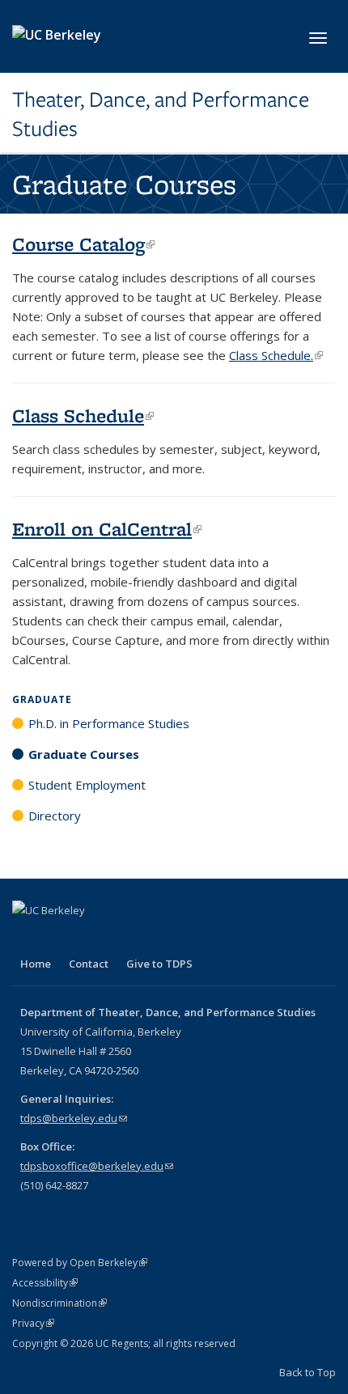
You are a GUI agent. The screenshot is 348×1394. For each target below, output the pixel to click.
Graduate (42, 699)
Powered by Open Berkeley (79, 1262)
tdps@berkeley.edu (73, 1118)
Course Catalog (83, 243)
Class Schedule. (276, 355)
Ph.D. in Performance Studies (108, 723)
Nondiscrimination (59, 1303)
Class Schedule (83, 415)
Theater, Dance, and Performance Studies (160, 114)
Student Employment (87, 785)
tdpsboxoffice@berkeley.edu (96, 1166)
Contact (88, 963)
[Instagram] (89, 937)
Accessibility (45, 1283)
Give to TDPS (159, 963)
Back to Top (307, 1372)
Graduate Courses (83, 754)
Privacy (33, 1323)
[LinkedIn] (58, 937)
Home (35, 963)
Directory (54, 815)
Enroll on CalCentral (107, 528)
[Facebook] (26, 937)
